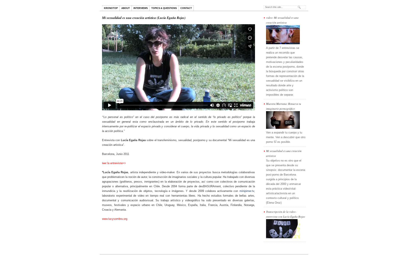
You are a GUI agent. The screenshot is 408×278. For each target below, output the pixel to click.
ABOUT (125, 8)
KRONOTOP (111, 8)
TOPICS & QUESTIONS (164, 8)
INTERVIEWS (140, 8)
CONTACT (186, 8)
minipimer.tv (246, 191)
